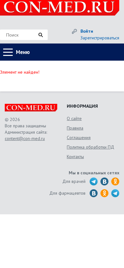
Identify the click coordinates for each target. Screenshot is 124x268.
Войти (86, 31)
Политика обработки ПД (90, 147)
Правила (75, 128)
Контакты (75, 156)
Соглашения (79, 137)
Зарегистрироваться (99, 38)
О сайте (74, 118)
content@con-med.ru (25, 138)
